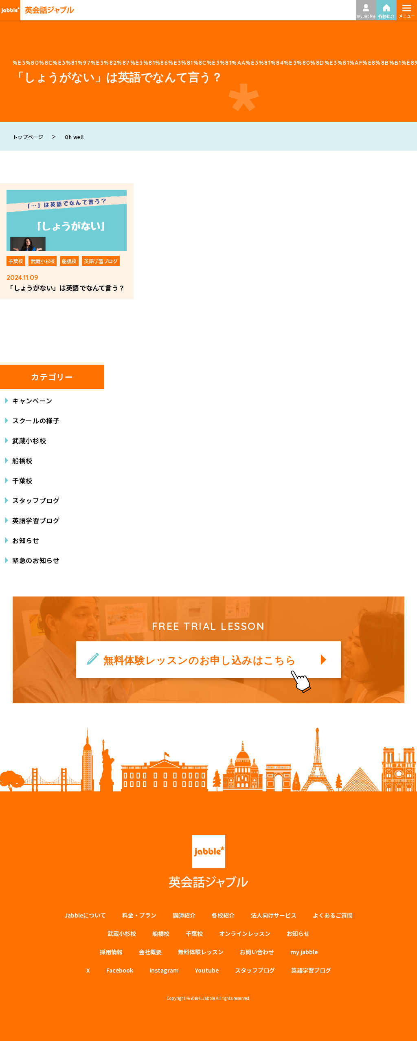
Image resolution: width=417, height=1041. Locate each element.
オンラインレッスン (244, 933)
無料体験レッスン (201, 952)
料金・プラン (139, 915)
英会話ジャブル (208, 861)
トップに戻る (398, 1025)
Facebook (119, 970)
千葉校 (22, 480)
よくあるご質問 (333, 915)
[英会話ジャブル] (37, 10)
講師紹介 (184, 915)
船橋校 (22, 460)
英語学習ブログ (35, 520)
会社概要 (150, 952)
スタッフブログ (35, 500)
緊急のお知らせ (35, 560)
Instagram (164, 970)
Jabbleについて (85, 915)
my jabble (304, 952)
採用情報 (111, 952)
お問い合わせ (257, 952)
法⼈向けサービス (273, 915)
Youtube (207, 970)
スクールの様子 (35, 420)
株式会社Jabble (200, 998)
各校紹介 (223, 915)
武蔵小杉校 (29, 440)
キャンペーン (32, 400)
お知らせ (26, 540)
